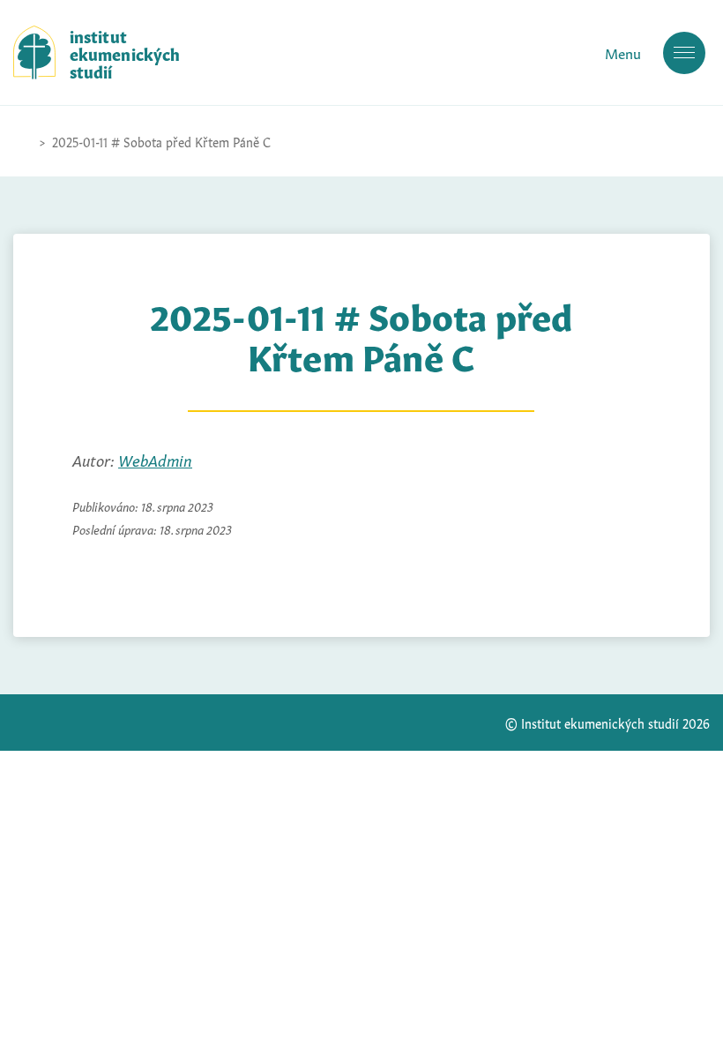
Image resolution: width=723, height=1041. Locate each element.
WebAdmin (155, 458)
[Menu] (684, 53)
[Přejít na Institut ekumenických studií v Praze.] (22, 141)
